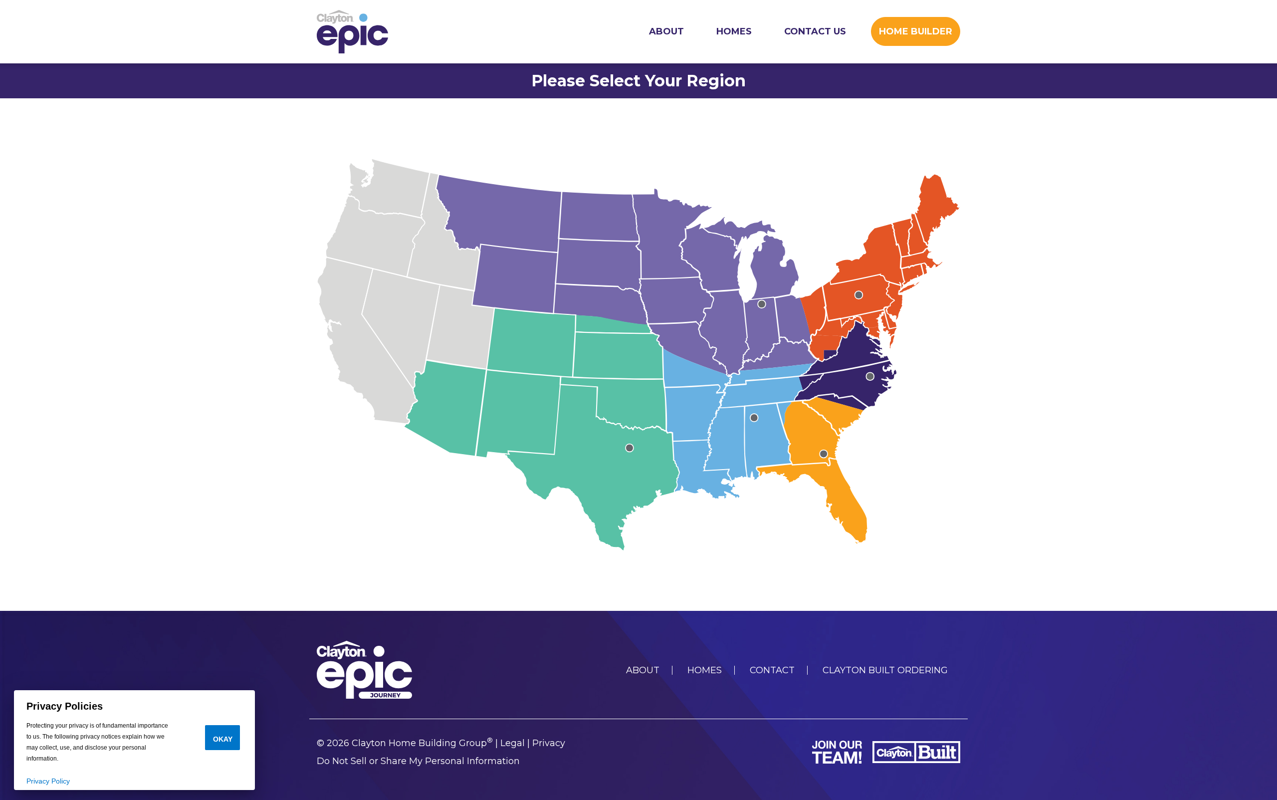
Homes (734, 31)
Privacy (548, 743)
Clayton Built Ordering (885, 670)
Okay (222, 739)
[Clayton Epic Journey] (352, 31)
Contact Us (815, 31)
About (666, 31)
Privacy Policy (48, 781)
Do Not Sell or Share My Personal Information (418, 761)
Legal (512, 743)
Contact (772, 670)
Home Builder (915, 31)
